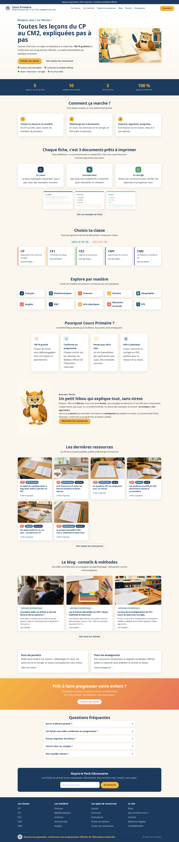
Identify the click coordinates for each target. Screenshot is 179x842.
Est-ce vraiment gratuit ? (59, 723)
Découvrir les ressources (75, 421)
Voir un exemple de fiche (89, 214)
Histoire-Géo (60, 821)
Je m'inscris (110, 785)
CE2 (19, 817)
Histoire (116, 293)
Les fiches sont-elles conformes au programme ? (72, 731)
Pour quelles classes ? (57, 754)
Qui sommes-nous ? (138, 812)
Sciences (87, 293)
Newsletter (167, 8)
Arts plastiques (91, 304)
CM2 (20, 825)
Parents (128, 8)
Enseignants (139, 8)
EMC (56, 304)
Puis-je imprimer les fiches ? (60, 738)
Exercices (96, 812)
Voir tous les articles (89, 636)
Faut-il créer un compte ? (59, 746)
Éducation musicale (117, 304)
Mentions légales (137, 821)
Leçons (94, 808)
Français (29, 293)
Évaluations (97, 817)
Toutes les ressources (106, 8)
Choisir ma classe (29, 61)
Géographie (147, 293)
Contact (132, 817)
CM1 (20, 821)
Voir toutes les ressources (59, 61)
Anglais (29, 304)
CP (19, 808)
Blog (120, 8)
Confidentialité (135, 825)
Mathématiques (63, 293)
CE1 (19, 812)
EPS (143, 304)
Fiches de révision (100, 821)
